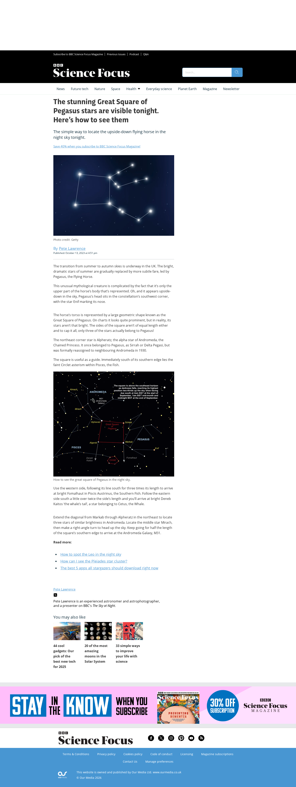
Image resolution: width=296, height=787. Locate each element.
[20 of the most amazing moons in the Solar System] (98, 631)
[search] (237, 72)
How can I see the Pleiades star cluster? (93, 561)
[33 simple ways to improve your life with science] (129, 631)
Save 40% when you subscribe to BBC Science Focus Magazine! (96, 146)
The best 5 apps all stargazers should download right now (109, 568)
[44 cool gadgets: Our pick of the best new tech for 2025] (67, 631)
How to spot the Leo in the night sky (90, 554)
